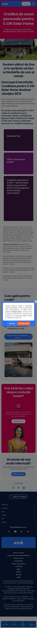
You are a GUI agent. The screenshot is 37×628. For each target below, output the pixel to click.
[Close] (36, 301)
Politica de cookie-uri (14, 317)
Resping (12, 323)
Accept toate (24, 323)
